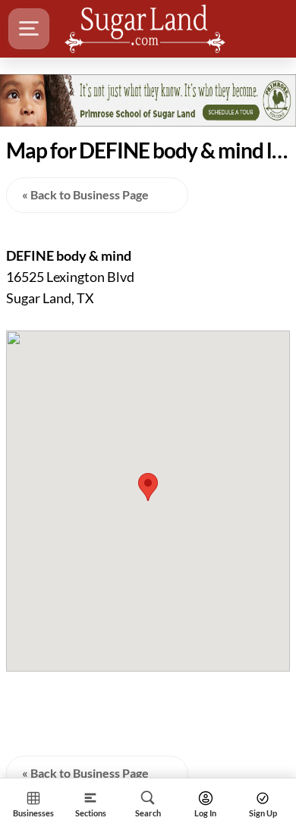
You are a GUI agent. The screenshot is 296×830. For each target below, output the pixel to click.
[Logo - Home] (145, 29)
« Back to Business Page (85, 194)
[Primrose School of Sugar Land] (148, 100)
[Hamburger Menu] (28, 28)
